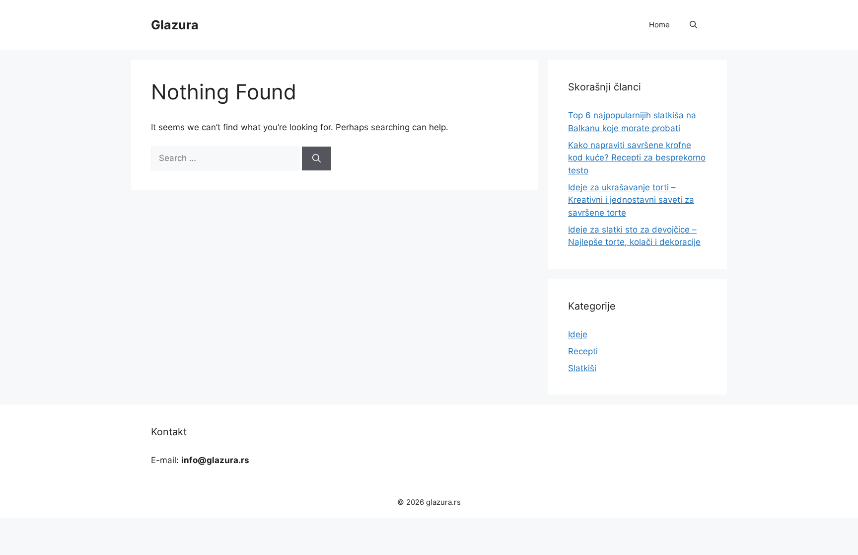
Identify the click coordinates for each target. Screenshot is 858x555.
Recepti (583, 351)
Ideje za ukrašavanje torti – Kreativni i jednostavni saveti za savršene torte (631, 200)
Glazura (175, 24)
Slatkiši (582, 368)
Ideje (577, 334)
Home (659, 24)
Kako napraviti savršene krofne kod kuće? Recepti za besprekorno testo (637, 157)
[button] (693, 25)
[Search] (316, 158)
